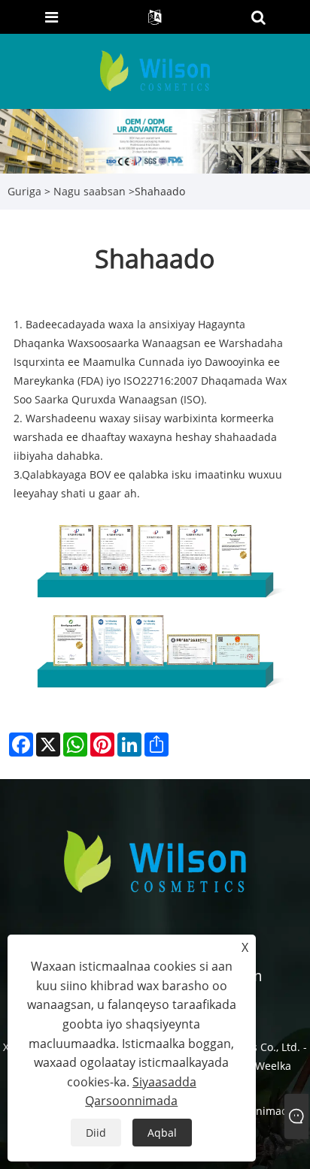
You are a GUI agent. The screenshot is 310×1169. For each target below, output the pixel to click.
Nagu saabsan (89, 191)
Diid (96, 1132)
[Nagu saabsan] (155, 140)
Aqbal (162, 1132)
